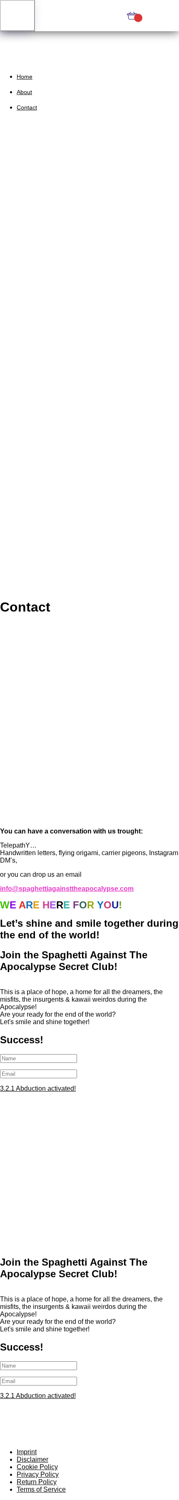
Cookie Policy (37, 1466)
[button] (17, 15)
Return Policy (37, 1481)
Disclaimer (32, 1459)
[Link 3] (89, 15)
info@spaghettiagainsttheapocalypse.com (67, 888)
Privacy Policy (38, 1474)
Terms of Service (41, 1489)
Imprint (27, 1451)
